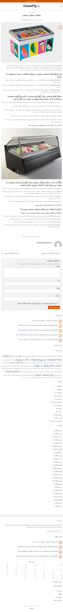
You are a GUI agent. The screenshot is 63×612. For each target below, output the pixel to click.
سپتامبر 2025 (58, 446)
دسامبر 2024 (58, 468)
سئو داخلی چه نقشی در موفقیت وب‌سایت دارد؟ (45, 320)
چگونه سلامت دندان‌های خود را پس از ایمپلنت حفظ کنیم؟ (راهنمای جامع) (38, 330)
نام (58, 280)
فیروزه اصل (52, 371)
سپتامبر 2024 (58, 475)
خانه (39, 606)
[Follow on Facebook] (60, 531)
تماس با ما (59, 597)
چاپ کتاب (5, 375)
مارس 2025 (58, 459)
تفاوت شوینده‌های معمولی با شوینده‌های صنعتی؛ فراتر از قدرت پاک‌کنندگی (38, 325)
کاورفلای (31, 608)
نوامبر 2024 (58, 471)
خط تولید (59, 399)
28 (53, 578)
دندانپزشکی (59, 405)
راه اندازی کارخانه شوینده (15, 366)
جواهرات (59, 393)
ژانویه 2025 (58, 465)
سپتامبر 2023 (58, 497)
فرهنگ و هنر (58, 415)
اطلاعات (59, 386)
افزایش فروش (23, 356)
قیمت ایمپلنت (41, 371)
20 (61, 575)
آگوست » (54, 582)
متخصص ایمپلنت (12, 371)
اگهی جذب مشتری (15, 356)
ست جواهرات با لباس (42, 368)
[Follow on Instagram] (57, 531)
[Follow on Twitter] (54, 531)
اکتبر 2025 (59, 443)
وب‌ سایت (57, 295)
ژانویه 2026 (58, 434)
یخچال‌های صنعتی (57, 65)
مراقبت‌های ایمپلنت (58, 375)
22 (44, 575)
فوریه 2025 (58, 462)
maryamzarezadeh (25, 20)
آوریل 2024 (59, 490)
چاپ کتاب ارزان (59, 377)
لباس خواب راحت (35, 371)
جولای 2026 (58, 430)
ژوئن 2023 (59, 503)
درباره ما (59, 591)
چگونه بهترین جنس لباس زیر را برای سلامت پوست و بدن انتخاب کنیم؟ (38, 339)
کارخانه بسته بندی (25, 377)
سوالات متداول (58, 600)
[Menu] (61, 6)
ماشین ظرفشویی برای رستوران (50, 253)
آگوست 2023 (58, 500)
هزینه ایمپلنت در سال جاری (12, 375)
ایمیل (58, 288)
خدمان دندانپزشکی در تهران (48, 365)
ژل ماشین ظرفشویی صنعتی (12, 253)
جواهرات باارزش (6, 362)
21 (53, 575)
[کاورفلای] (31, 6)
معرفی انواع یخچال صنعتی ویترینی (44, 205)
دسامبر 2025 (58, 437)
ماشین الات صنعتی (23, 371)
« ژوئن (60, 582)
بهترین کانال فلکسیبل (11, 359)
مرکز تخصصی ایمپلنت (44, 374)
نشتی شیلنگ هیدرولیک (30, 375)
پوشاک (60, 389)
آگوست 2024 (58, 478)
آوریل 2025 (59, 456)
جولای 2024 (58, 481)
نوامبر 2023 (58, 493)
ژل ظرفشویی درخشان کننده (34, 377)
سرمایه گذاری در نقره (33, 368)
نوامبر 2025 (58, 440)
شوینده (60, 408)
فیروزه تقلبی (47, 371)
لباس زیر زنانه (29, 371)
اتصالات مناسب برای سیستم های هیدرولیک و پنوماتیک (52, 356)
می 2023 (59, 506)
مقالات (60, 594)
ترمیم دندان (35, 362)
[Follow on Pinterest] (48, 531)
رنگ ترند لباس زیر (7, 366)
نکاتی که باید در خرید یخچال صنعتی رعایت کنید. (41, 125)
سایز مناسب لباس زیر (50, 368)
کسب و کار (59, 418)
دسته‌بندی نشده (31, 12)
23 (35, 575)
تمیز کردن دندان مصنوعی (28, 362)
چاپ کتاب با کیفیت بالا (44, 377)
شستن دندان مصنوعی (24, 368)
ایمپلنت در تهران (46, 359)
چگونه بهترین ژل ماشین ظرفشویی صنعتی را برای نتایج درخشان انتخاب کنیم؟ (37, 334)
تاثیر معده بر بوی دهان (57, 362)
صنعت (60, 411)
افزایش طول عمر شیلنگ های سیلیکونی (34, 356)
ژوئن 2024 (59, 484)
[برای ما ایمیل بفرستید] (51, 531)
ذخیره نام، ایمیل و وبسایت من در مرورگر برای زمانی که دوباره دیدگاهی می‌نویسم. (37, 303)
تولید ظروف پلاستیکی (16, 362)
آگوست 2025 (58, 449)
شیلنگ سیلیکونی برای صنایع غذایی (13, 368)
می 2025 (59, 452)
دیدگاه (58, 266)
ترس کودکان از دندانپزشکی (43, 362)
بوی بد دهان (4, 359)
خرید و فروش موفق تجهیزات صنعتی (27, 366)
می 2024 (59, 487)
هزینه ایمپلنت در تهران (21, 375)
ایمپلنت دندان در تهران (26, 359)
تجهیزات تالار (50, 362)
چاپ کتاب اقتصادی (52, 377)
